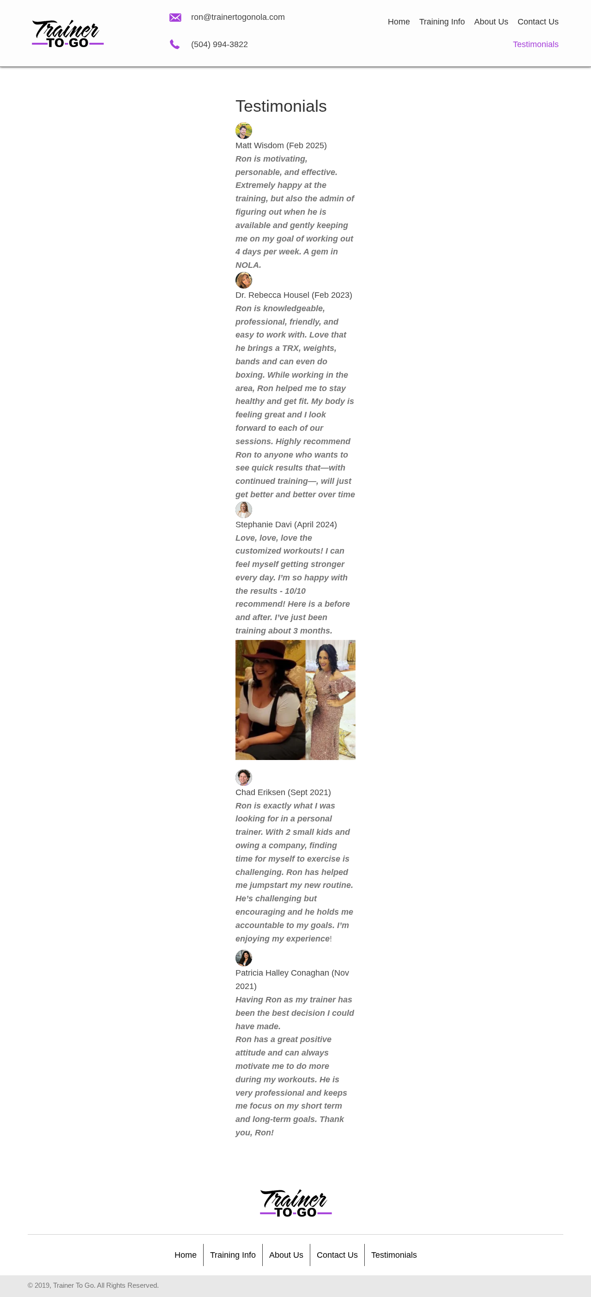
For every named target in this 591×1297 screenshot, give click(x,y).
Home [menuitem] (186, 1255)
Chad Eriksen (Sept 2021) (283, 792)
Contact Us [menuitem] (337, 1255)
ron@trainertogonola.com (238, 17)
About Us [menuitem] (286, 1255)
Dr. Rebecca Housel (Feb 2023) (293, 295)
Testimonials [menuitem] (394, 1255)
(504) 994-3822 (219, 44)
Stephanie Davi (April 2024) (286, 524)
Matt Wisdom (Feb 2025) (281, 145)
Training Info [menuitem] (233, 1255)
